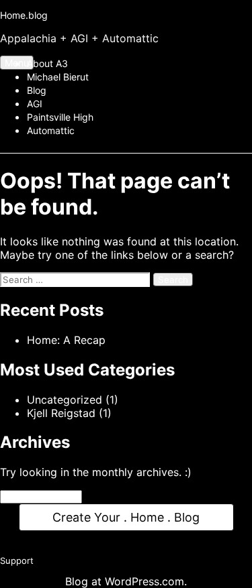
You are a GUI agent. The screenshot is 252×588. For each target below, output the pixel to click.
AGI (34, 103)
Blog (36, 90)
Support (17, 566)
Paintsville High (60, 117)
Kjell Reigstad (61, 413)
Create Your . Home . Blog (126, 519)
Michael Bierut (58, 76)
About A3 (47, 63)
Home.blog (24, 15)
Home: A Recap (66, 340)
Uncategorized (64, 399)
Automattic (51, 130)
